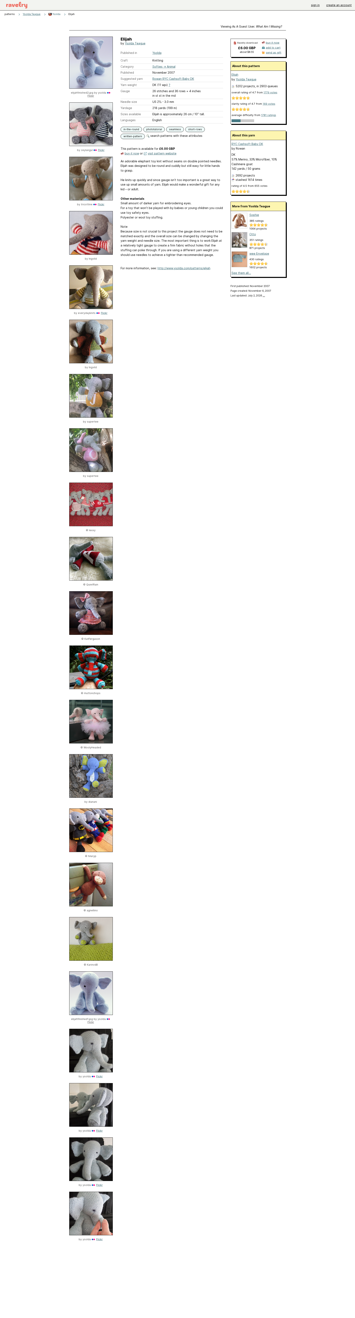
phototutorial (154, 129)
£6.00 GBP (247, 48)
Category (127, 66)
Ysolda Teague (31, 14)
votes (270, 92)
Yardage (126, 108)
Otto (252, 234)
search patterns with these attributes (176, 135)
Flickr (91, 95)
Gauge (125, 91)
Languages (128, 120)
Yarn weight (129, 85)
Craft (124, 60)
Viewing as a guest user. (251, 26)
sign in (315, 5)
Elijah (235, 74)
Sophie (254, 215)
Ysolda (56, 14)
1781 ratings (268, 115)
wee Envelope (259, 253)
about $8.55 (247, 51)
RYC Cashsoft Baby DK (247, 144)
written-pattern (132, 136)
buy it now (132, 153)
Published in (129, 53)
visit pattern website (162, 153)
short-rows (195, 129)
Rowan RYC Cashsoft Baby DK (173, 78)
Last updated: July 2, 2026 (248, 295)
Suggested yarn (132, 78)
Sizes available (131, 114)
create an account (339, 5)
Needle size (129, 101)
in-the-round (131, 129)
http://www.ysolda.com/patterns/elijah (184, 268)
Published (127, 72)
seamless (175, 129)
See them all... (241, 273)
